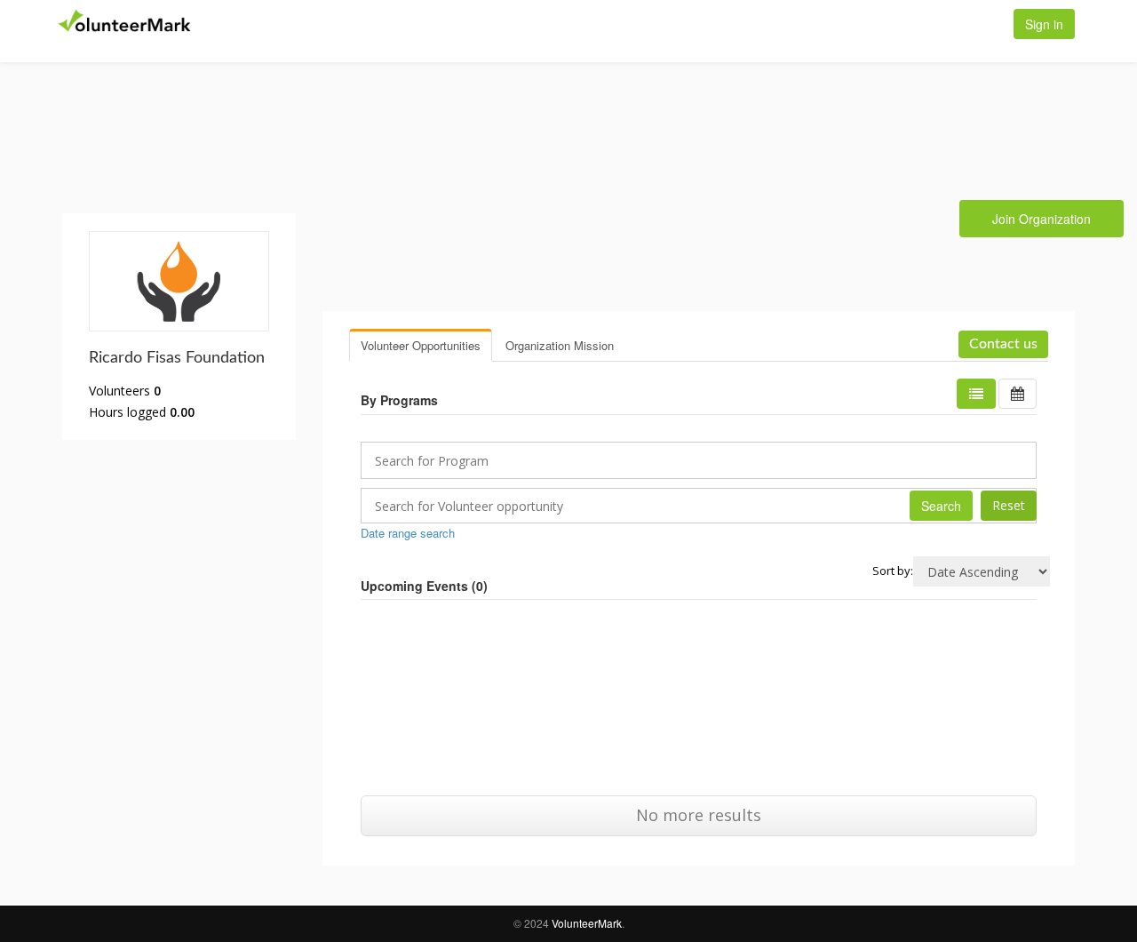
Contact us (1003, 344)
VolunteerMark (587, 922)
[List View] (976, 394)
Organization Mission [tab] (559, 345)
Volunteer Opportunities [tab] (421, 345)
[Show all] (1017, 394)
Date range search (408, 532)
